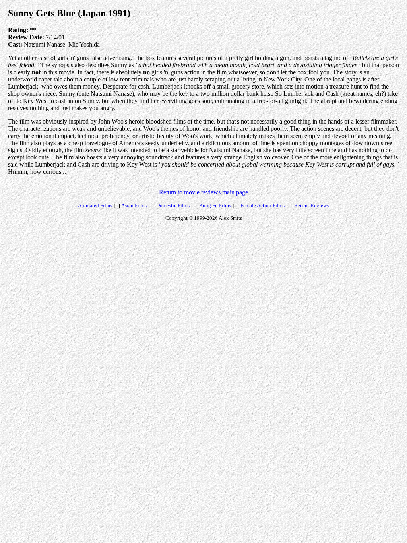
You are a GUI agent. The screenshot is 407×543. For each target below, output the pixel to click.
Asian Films (134, 205)
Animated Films (95, 205)
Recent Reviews (311, 205)
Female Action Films (262, 205)
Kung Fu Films (215, 205)
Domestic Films (173, 205)
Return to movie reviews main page (203, 192)
